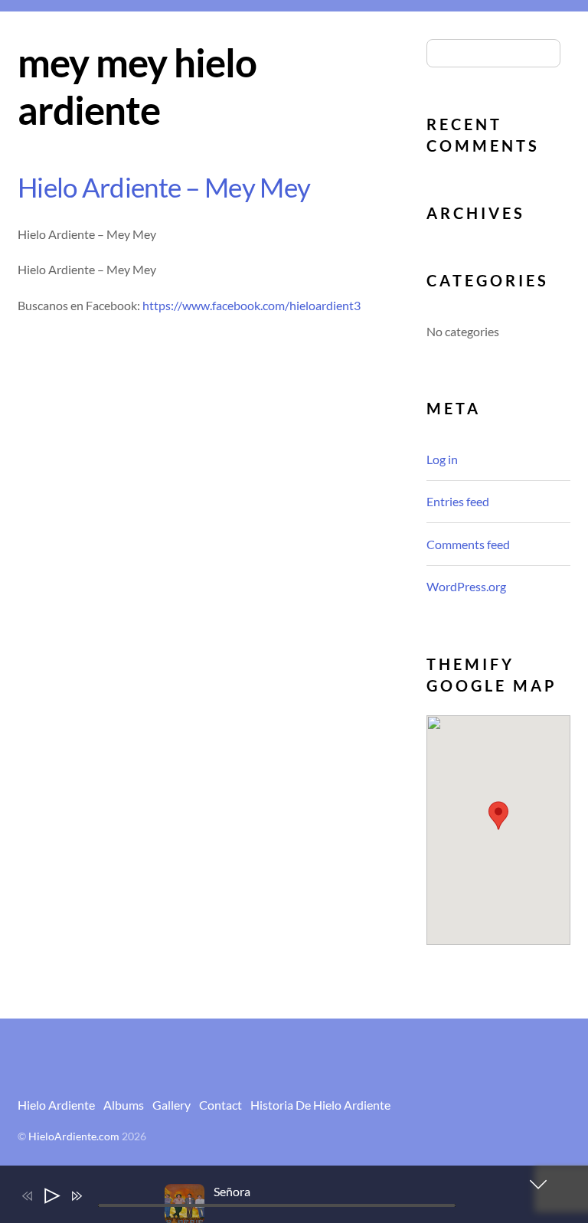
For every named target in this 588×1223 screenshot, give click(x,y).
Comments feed (468, 544)
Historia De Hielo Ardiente (320, 1104)
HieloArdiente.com (73, 1136)
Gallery (171, 1104)
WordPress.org (466, 586)
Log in (442, 459)
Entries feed (457, 501)
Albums (123, 1104)
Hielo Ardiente (56, 1104)
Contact (220, 1104)
